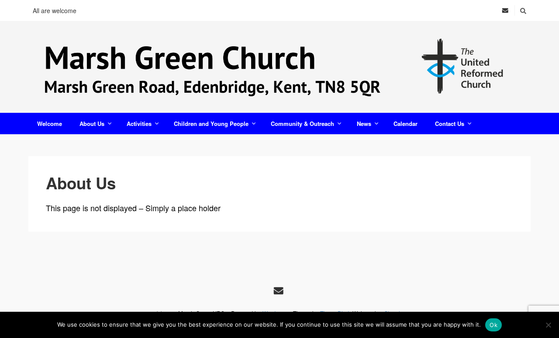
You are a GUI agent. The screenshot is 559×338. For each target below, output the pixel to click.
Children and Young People (211, 123)
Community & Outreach (302, 123)
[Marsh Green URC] (279, 67)
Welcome (49, 123)
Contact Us (449, 123)
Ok (493, 324)
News (364, 123)
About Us (91, 123)
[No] (548, 325)
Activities (139, 123)
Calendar (405, 123)
